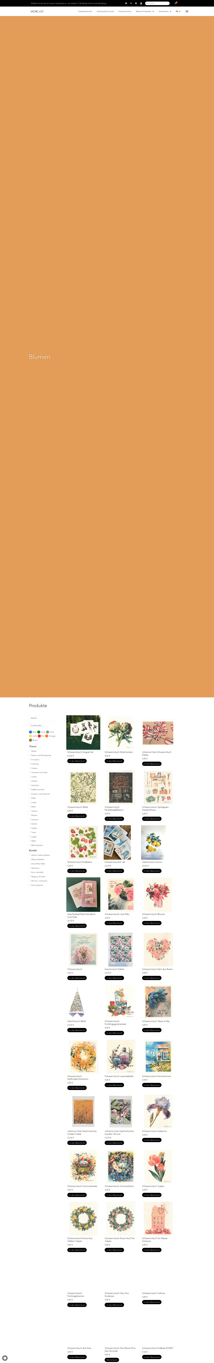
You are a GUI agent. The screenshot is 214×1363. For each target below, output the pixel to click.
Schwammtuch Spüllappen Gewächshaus (155, 808)
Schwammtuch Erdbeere (79, 862)
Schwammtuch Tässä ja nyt (155, 1021)
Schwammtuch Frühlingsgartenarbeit (115, 1022)
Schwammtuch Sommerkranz (119, 1186)
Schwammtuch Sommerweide (82, 1186)
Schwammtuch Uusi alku (117, 914)
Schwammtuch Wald (77, 807)
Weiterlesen (112, 1360)
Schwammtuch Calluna (153, 1293)
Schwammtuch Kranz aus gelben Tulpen (80, 1240)
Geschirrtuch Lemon (152, 862)
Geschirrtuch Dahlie (114, 969)
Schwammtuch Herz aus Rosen (157, 969)
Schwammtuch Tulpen (153, 1186)
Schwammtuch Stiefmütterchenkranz (77, 1077)
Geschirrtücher (124, 11)
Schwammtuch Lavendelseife (119, 1076)
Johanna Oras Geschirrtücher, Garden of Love (119, 1132)
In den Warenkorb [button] (77, 761)
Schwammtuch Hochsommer (156, 1076)
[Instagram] (131, 3)
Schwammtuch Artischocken (119, 752)
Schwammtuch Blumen (153, 914)
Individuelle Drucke (105, 11)
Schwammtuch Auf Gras (79, 1348)
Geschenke (164, 11)
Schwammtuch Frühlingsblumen (75, 1294)
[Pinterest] (136, 3)
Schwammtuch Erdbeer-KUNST (157, 1348)
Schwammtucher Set (115, 862)
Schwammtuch (74, 969)
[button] (5, 1358)
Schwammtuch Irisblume (154, 1131)
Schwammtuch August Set (80, 752)
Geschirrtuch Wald (76, 1021)
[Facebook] (126, 3)
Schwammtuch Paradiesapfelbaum (114, 808)
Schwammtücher (85, 11)
